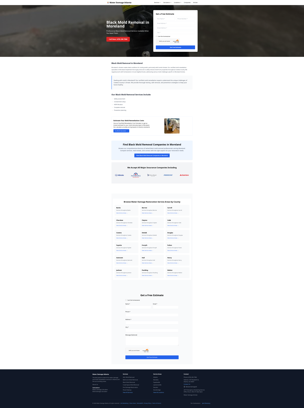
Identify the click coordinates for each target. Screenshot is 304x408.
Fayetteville (156, 382)
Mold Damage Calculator (99, 391)
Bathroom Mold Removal (130, 380)
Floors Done (133, 403)
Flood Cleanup (127, 390)
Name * (127, 304)
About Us (95, 384)
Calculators (166, 2)
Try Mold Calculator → (121, 131)
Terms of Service (156, 403)
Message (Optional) (131, 335)
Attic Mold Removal (128, 377)
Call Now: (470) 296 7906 (118, 39)
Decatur (155, 387)
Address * (128, 319)
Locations (177, 2)
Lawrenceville (157, 385)
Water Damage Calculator (100, 389)
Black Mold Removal (129, 382)
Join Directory (206, 403)
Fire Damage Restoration (130, 387)
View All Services (128, 392)
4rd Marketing (124, 403)
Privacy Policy (147, 403)
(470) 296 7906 (192, 377)
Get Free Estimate (175, 47)
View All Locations (158, 392)
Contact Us (187, 384)
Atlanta (155, 377)
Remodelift (140, 403)
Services (156, 2)
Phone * (127, 312)
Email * (155, 304)
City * (127, 327)
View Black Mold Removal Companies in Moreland (152, 155)
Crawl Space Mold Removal (131, 385)
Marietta (155, 380)
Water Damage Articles (190, 395)
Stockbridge (157, 390)
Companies (187, 2)
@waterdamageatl (191, 387)
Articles (195, 2)
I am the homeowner (163, 36)
